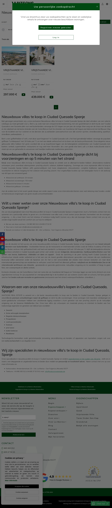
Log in (56, 37)
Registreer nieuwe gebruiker (56, 27)
